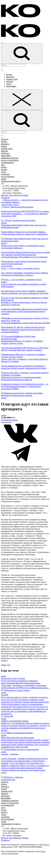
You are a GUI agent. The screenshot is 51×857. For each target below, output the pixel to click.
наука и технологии (10, 160)
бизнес (9, 74)
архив (3, 179)
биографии (11, 86)
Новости (16, 202)
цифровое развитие (9, 158)
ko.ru (43, 851)
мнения (9, 81)
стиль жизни (6, 266)
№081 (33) (5, 665)
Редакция (5, 197)
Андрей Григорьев (9, 420)
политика (5, 174)
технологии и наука (10, 204)
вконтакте (17, 195)
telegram (4, 195)
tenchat (25, 195)
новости (4, 139)
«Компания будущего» (11, 181)
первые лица (12, 79)
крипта (4, 169)
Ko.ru (46, 845)
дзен (11, 195)
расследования (7, 176)
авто (3, 165)
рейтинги (5, 153)
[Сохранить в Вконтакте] (20, 442)
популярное (6, 202)
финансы (10, 77)
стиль (8, 84)
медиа (3, 167)
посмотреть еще (8, 779)
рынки (4, 146)
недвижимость (7, 162)
